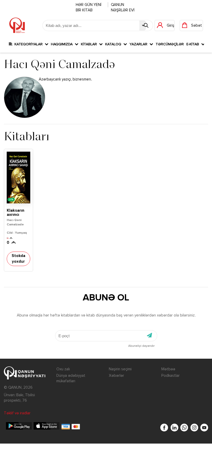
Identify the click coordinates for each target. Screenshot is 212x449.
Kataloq (114, 44)
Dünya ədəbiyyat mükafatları (70, 378)
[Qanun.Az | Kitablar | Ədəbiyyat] (17, 25)
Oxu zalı (63, 369)
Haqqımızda (63, 44)
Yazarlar (139, 44)
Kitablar (90, 44)
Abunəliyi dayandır (141, 346)
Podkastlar (170, 376)
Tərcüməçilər (170, 44)
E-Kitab (193, 44)
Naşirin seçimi (120, 369)
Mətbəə (168, 369)
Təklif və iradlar (17, 413)
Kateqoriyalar (28, 44)
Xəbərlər (116, 376)
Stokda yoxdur (18, 258)
